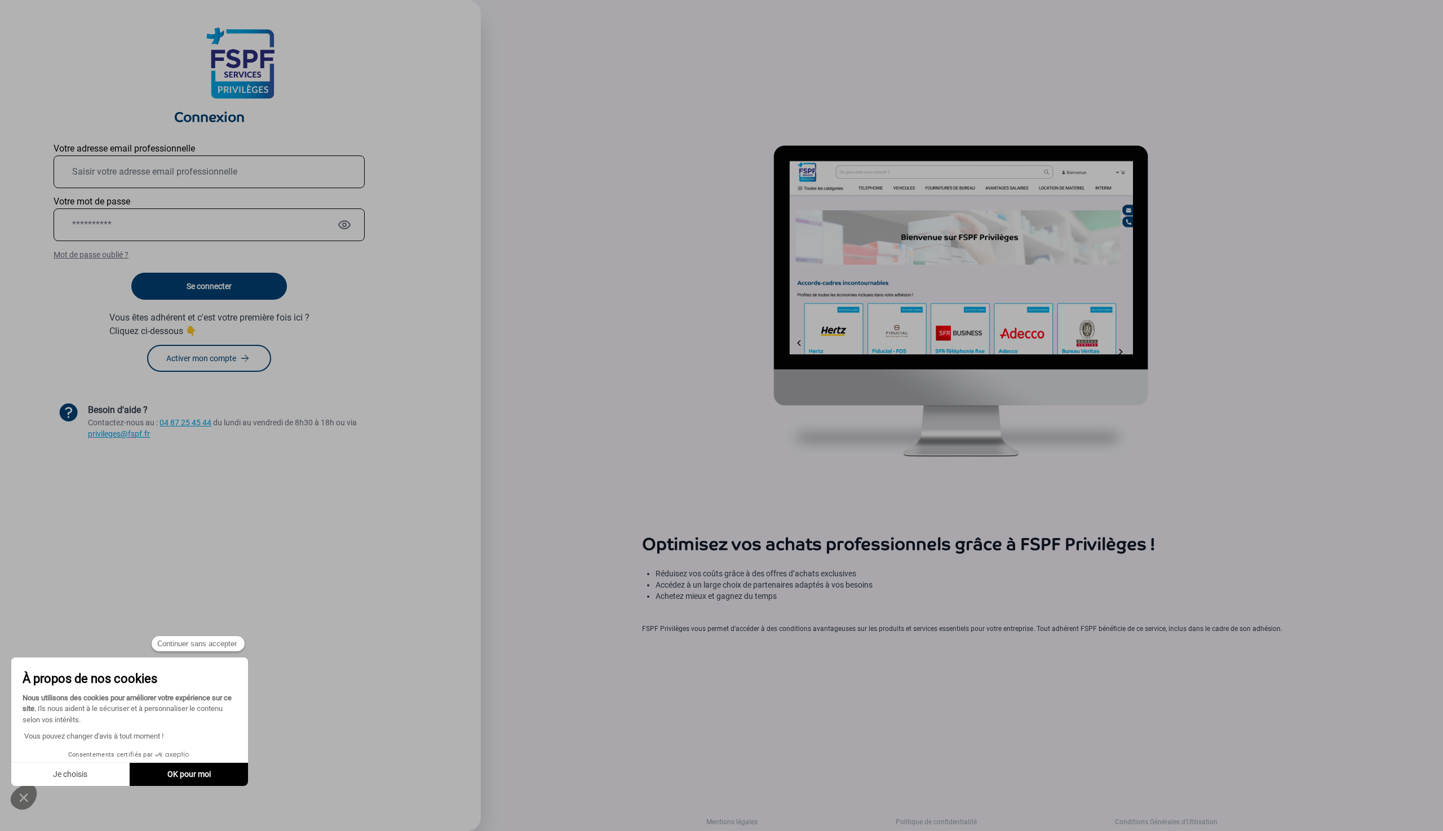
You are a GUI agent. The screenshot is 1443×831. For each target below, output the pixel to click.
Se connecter (209, 286)
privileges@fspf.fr (119, 433)
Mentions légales (732, 822)
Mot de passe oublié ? (91, 254)
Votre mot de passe (92, 201)
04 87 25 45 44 (185, 422)
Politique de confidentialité (936, 822)
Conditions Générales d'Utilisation (1166, 822)
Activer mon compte (201, 358)
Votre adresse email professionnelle (124, 148)
